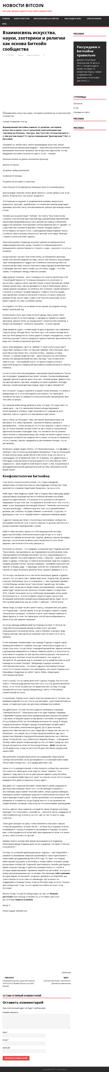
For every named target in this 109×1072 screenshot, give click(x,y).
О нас (76, 108)
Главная (6, 18)
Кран (4, 24)
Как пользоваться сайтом (46, 18)
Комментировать (10, 1012)
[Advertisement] (37, 84)
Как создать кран (73, 18)
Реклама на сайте (82, 112)
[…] (88, 80)
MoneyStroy (61, 1069)
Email (5, 1040)
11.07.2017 (10, 55)
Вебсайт (6, 1047)
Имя (5, 1032)
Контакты (78, 103)
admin (20, 55)
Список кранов (94, 18)
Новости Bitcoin (22, 18)
